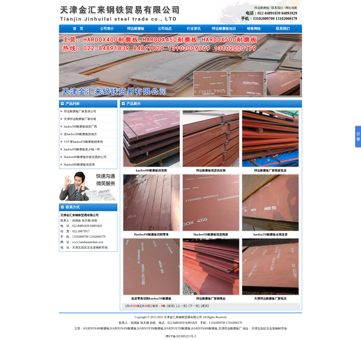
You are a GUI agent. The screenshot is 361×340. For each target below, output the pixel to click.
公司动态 (165, 28)
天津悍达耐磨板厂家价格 (80, 119)
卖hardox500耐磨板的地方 (80, 134)
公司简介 (107, 28)
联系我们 (277, 8)
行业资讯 (194, 28)
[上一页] (181, 306)
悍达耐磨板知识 (224, 28)
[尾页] (205, 306)
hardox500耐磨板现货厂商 (80, 126)
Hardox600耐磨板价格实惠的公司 (85, 157)
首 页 (78, 28)
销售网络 (254, 28)
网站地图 (291, 8)
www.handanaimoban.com (87, 242)
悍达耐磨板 (261, 8)
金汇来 (174, 317)
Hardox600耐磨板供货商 (79, 164)
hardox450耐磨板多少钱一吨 (82, 149)
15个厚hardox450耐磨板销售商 (83, 142)
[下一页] (194, 306)
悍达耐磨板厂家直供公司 (80, 111)
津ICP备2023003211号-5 (180, 336)
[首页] (171, 306)
